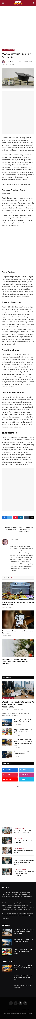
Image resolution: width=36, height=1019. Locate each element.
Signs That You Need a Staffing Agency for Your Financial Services (24, 862)
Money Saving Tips (8, 49)
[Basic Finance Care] (18, 3)
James (30, 1013)
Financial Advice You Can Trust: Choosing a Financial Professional (24, 873)
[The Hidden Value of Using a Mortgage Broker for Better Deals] (7, 978)
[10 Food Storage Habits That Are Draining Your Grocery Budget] (7, 731)
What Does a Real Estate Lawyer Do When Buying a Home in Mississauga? (18, 704)
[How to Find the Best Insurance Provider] (7, 850)
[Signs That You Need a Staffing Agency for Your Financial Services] (7, 860)
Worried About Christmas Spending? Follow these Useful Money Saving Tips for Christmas (18, 661)
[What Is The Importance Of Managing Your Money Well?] (7, 830)
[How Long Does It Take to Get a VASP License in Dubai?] (7, 722)
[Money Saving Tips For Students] (18, 78)
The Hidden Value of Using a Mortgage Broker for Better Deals (23, 977)
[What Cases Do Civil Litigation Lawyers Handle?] (7, 754)
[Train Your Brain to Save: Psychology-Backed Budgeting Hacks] (18, 591)
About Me (25, 1009)
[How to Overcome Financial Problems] (7, 988)
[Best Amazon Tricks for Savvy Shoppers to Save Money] (18, 619)
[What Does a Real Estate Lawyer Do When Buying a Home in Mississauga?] (18, 690)
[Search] (33, 3)
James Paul (10, 61)
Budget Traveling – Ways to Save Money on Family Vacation (26, 529)
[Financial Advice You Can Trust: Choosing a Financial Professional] (7, 871)
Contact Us (17, 1009)
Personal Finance (8, 698)
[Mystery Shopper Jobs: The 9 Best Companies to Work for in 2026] (7, 968)
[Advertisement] (18, 27)
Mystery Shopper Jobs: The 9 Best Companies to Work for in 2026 (23, 967)
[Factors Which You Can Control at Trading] (7, 840)
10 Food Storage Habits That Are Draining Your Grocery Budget (23, 731)
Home (9, 1009)
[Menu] (3, 3)
